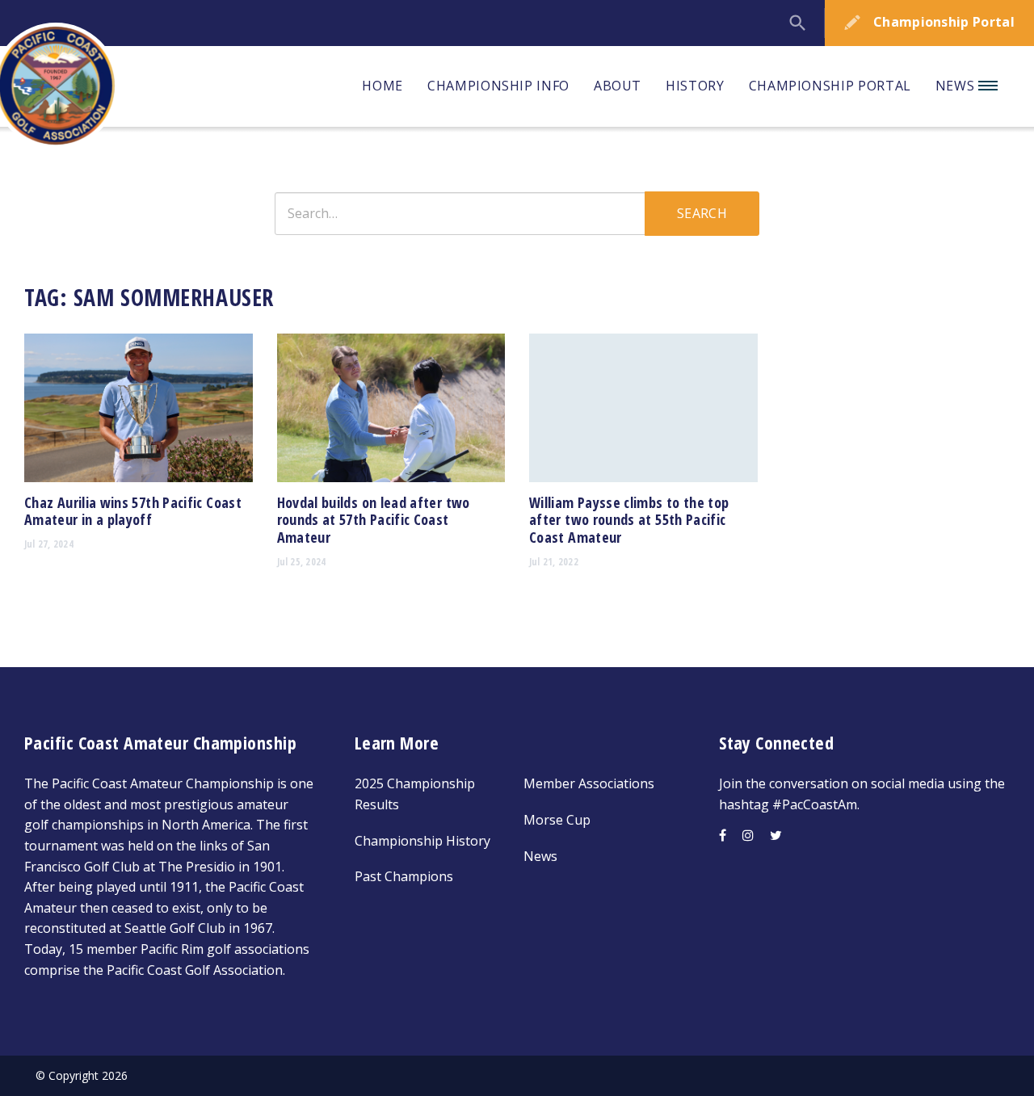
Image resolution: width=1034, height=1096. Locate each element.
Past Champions (404, 876)
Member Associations (588, 783)
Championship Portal (830, 85)
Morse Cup (557, 820)
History (695, 85)
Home (382, 85)
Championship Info (498, 85)
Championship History (422, 841)
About (617, 85)
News (956, 85)
